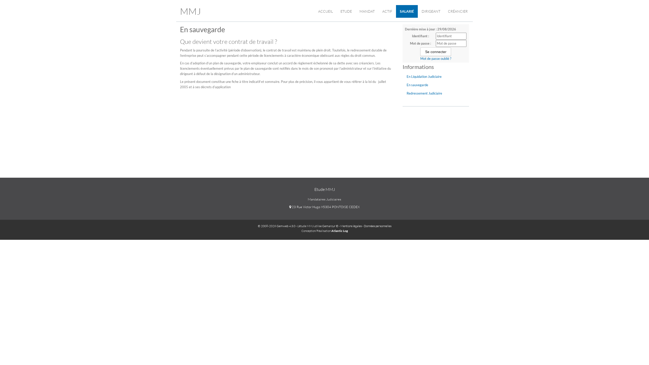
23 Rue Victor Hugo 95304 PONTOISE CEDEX (325, 207)
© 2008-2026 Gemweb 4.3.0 (276, 226)
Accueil (325, 11)
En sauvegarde (417, 85)
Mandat (367, 11)
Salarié (407, 11)
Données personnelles (377, 226)
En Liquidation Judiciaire (424, 77)
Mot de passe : (420, 43)
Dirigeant (431, 11)
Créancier (458, 11)
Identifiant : (420, 36)
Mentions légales (351, 226)
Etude (346, 11)
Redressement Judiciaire (424, 93)
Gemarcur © (330, 226)
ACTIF (387, 11)
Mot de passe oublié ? (435, 59)
